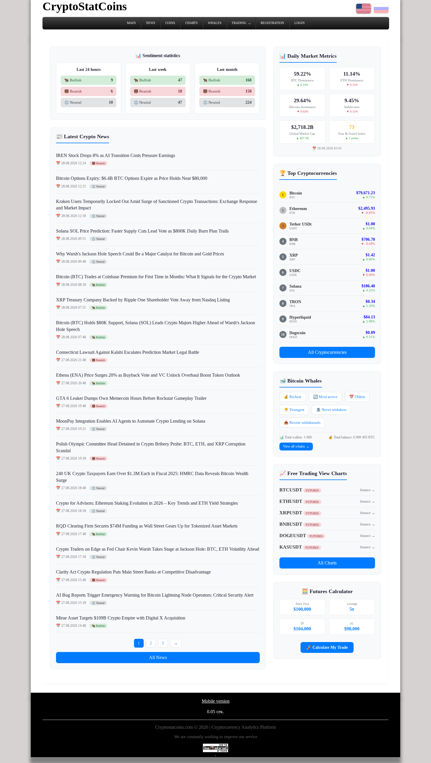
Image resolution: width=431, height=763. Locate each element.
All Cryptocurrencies (327, 352)
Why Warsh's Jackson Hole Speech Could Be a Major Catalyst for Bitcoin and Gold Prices (140, 253)
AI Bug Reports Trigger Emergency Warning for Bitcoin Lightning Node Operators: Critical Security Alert (154, 595)
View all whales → (296, 446)
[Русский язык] (381, 11)
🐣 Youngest (294, 409)
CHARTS (191, 23)
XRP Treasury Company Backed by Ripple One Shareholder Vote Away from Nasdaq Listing (143, 299)
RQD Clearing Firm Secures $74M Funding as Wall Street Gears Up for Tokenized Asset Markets (146, 525)
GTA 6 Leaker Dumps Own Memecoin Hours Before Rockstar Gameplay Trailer (131, 398)
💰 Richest (292, 397)
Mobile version (216, 701)
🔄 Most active (325, 397)
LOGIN (299, 23)
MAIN (131, 23)
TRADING (239, 23)
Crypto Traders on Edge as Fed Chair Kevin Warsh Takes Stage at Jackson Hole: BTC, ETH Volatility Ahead (157, 549)
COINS (170, 23)
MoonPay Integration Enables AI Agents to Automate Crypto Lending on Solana (130, 421)
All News (158, 657)
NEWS (150, 23)
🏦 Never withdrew (331, 409)
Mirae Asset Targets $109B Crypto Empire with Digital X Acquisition (120, 617)
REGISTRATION (272, 23)
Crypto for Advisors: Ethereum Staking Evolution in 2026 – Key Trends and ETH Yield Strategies (147, 503)
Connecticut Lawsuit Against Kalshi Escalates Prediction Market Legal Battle (127, 352)
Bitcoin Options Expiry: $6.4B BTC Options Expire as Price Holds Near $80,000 (131, 178)
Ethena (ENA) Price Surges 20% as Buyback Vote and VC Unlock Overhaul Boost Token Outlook (148, 375)
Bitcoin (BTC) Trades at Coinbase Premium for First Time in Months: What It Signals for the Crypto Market (156, 276)
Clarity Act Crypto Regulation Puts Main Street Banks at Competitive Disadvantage (133, 571)
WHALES (214, 23)
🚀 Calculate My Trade (327, 647)
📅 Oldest (357, 397)
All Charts (327, 562)
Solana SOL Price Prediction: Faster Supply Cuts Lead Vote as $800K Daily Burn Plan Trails (142, 230)
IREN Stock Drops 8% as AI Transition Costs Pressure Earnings (115, 155)
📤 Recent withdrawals (302, 422)
